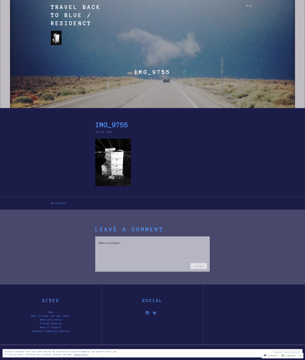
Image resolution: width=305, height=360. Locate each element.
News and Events (50, 319)
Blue (250, 6)
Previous (59, 203)
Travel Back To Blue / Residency (76, 15)
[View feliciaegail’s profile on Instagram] (147, 313)
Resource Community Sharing (50, 331)
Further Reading (50, 323)
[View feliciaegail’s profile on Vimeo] (154, 313)
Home (51, 312)
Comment (199, 266)
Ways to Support (50, 327)
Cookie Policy (81, 354)
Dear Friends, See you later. (51, 316)
